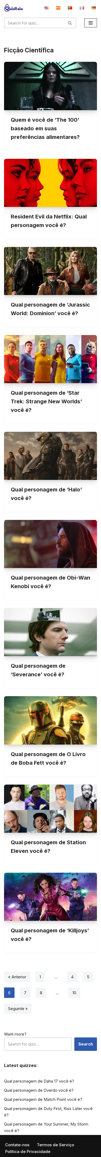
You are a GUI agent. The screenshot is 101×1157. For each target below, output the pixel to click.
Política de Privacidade (27, 1151)
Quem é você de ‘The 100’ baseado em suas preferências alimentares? (45, 128)
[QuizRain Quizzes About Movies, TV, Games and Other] (13, 8)
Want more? (15, 1034)
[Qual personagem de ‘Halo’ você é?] (50, 456)
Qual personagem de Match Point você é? (43, 1099)
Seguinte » (18, 1008)
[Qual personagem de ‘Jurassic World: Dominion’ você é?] (50, 271)
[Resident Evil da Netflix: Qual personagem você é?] (50, 183)
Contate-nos (17, 1144)
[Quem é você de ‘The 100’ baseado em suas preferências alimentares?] (50, 86)
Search (85, 1044)
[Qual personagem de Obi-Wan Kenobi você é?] (50, 544)
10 (74, 992)
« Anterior (17, 976)
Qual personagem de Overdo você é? (39, 1090)
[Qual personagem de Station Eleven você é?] (50, 809)
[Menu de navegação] (90, 22)
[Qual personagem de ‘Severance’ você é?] (50, 632)
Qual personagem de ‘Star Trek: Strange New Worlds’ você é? (46, 401)
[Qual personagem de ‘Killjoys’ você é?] (50, 897)
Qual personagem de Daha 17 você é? (39, 1081)
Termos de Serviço (55, 1144)
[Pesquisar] (70, 22)
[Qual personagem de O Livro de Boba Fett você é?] (50, 720)
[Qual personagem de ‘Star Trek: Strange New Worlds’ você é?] (50, 359)
